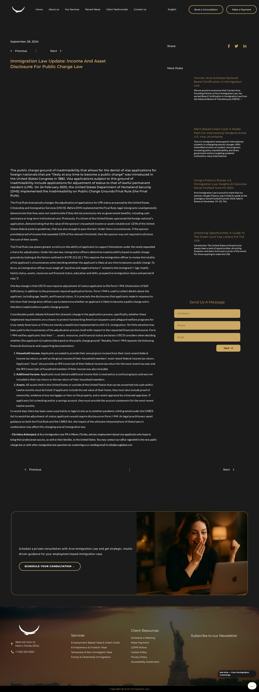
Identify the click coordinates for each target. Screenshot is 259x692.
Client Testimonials (117, 9)
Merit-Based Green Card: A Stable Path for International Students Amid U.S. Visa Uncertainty (220, 132)
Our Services (72, 9)
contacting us (79, 444)
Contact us (140, 9)
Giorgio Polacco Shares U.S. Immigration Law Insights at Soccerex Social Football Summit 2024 (220, 184)
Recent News (92, 9)
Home (39, 9)
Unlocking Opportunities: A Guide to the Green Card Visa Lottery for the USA (219, 236)
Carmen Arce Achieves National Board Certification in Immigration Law (218, 81)
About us (54, 9)
